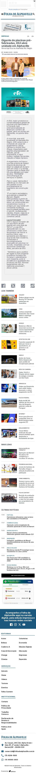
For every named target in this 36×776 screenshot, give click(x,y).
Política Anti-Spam (6, 728)
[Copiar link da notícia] (33, 286)
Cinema (4, 659)
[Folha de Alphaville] (18, 14)
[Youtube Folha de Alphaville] (23, 624)
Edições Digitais (25, 647)
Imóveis (4, 671)
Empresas (23, 655)
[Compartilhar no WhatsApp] (23, 286)
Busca (34, 14)
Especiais (23, 659)
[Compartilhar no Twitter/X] (13, 286)
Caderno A (5, 647)
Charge (4, 655)
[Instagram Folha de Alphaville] (15, 624)
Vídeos (4, 679)
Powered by (4, 771)
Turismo (4, 683)
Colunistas (23, 639)
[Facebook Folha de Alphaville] (11, 624)
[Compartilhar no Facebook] (3, 286)
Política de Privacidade (6, 707)
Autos (3, 639)
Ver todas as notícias (18, 575)
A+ (33, 36)
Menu (2, 14)
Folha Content (7, 692)
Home (3, 675)
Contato (4, 702)
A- (28, 36)
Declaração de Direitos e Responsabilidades (9, 720)
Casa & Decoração (8, 651)
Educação (23, 651)
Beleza (4, 643)
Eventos (4, 688)
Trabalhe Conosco (5, 713)
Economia (23, 643)
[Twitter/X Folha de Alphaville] (19, 624)
